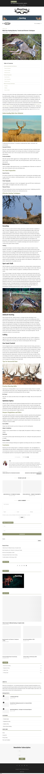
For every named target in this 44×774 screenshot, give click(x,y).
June (7, 32)
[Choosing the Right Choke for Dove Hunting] (12, 649)
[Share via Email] (28, 457)
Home (4, 732)
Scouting (5, 85)
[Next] (18, 2)
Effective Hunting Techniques (9, 83)
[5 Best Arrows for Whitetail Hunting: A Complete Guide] (22, 609)
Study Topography (7, 79)
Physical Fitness (7, 81)
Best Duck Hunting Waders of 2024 (8, 552)
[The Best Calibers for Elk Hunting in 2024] (32, 649)
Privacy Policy (5, 737)
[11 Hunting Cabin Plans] (6, 698)
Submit (22, 758)
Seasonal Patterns (7, 68)
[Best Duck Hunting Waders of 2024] (32, 632)
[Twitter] (20, 5)
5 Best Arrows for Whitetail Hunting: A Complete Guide (12, 547)
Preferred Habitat (7, 70)
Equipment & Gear (6, 721)
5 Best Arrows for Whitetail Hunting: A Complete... (19, 3)
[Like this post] (23, 457)
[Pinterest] (23, 5)
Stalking (5, 87)
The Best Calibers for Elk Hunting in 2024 (10, 557)
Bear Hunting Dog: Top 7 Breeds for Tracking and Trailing (12, 550)
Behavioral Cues (7, 72)
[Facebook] (34, 23)
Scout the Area (6, 77)
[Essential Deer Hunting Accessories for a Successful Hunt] (6, 705)
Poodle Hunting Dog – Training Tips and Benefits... (32, 494)
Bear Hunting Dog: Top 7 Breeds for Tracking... (12, 494)
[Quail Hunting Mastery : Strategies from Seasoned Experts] (6, 711)
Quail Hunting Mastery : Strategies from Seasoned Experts (21, 709)
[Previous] (17, 2)
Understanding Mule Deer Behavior (10, 66)
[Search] (40, 23)
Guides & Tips (22, 670)
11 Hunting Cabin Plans (14, 696)
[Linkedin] (39, 23)
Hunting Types (22, 672)
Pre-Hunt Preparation (8, 74)
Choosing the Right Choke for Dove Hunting (10, 554)
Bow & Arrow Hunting (22, 665)
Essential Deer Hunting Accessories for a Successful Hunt (21, 703)
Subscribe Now (22, 534)
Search (4, 538)
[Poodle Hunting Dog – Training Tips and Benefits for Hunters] (32, 486)
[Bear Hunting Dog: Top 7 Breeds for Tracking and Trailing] (12, 486)
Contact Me (5, 735)
